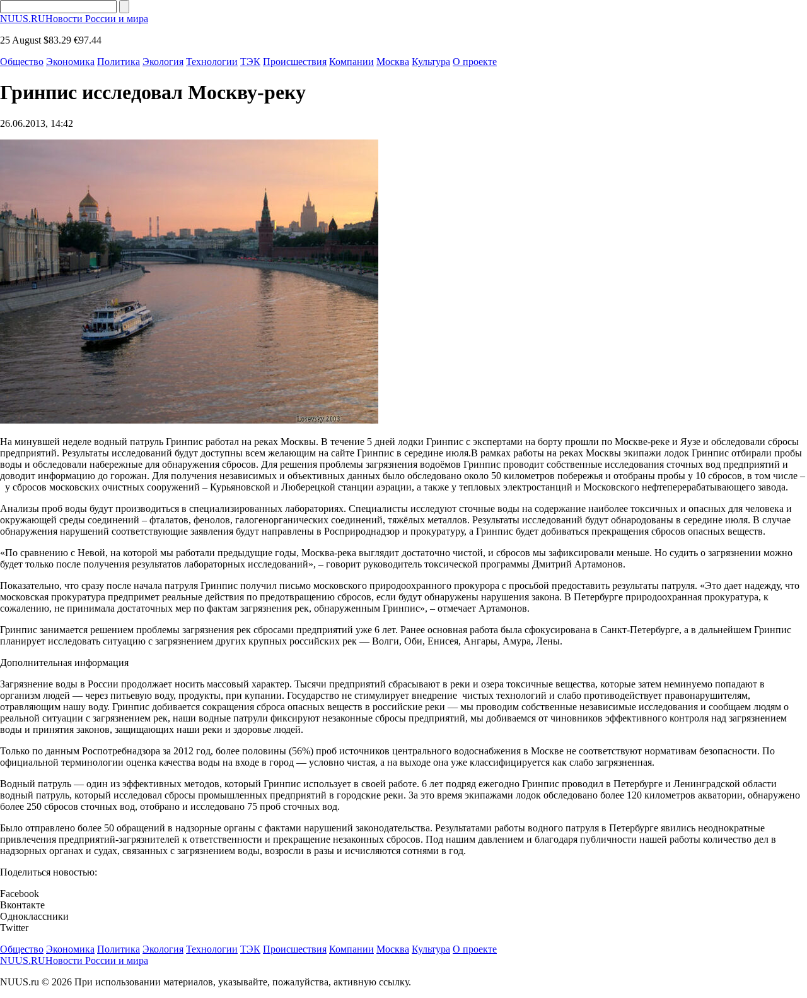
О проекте (475, 61)
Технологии (212, 61)
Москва (392, 61)
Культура (431, 61)
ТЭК (250, 61)
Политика (118, 61)
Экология (162, 61)
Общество (22, 61)
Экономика (70, 61)
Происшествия (295, 61)
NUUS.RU (74, 18)
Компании (351, 61)
